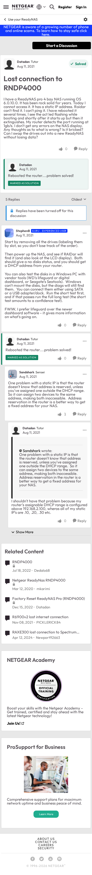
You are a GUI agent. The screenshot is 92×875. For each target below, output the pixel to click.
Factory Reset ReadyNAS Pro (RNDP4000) (48, 598)
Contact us (46, 842)
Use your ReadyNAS (23, 19)
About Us (46, 839)
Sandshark (26, 372)
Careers (46, 845)
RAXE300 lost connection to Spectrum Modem (44, 632)
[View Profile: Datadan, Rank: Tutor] (9, 64)
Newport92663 (48, 637)
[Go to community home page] (23, 7)
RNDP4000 (22, 561)
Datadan (23, 61)
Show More (24, 532)
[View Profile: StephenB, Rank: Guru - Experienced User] (9, 233)
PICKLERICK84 (48, 622)
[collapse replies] (46, 227)
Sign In (81, 7)
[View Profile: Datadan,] (12, 166)
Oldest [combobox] (78, 199)
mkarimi (43, 588)
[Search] (52, 7)
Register (65, 7)
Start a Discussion (61, 45)
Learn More (46, 814)
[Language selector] (41, 6)
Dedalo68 (42, 570)
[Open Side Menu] (6, 7)
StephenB (23, 230)
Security (46, 848)
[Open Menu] (85, 19)
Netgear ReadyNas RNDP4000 (38, 580)
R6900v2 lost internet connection (40, 616)
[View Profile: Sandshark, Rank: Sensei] (12, 374)
